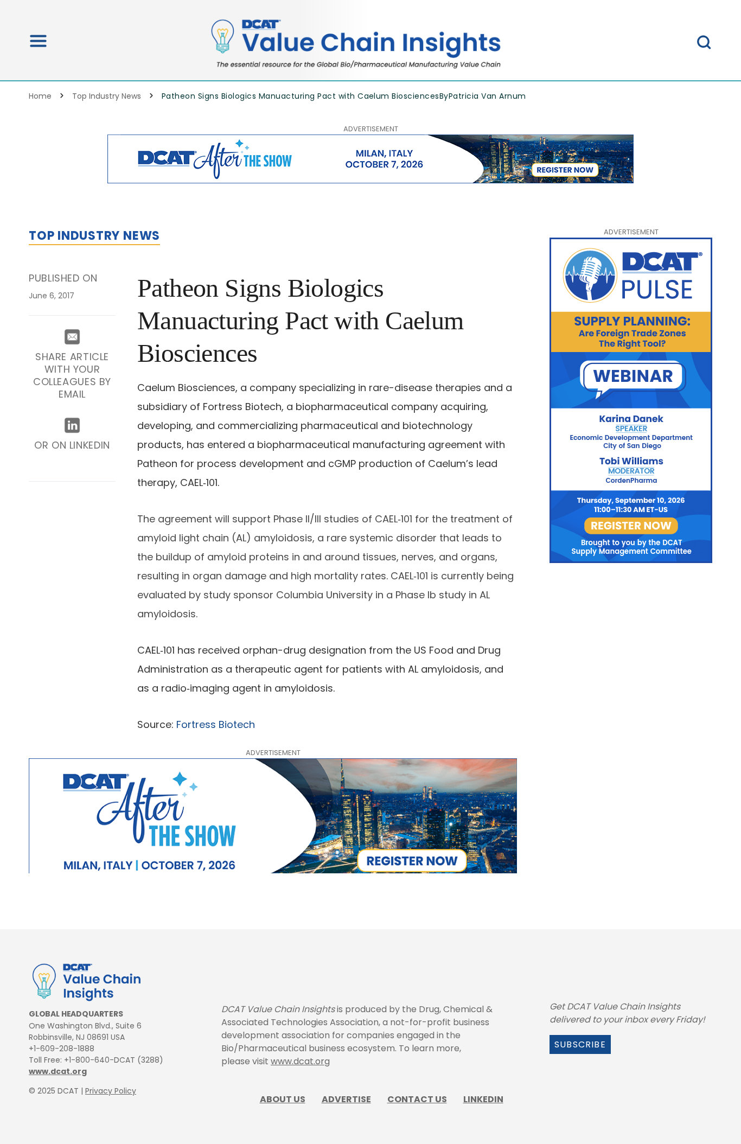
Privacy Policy (110, 1090)
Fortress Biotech (215, 724)
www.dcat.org (58, 1071)
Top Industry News (106, 96)
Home (40, 96)
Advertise (346, 1099)
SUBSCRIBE (580, 1044)
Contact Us (417, 1099)
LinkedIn (483, 1099)
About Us (282, 1099)
